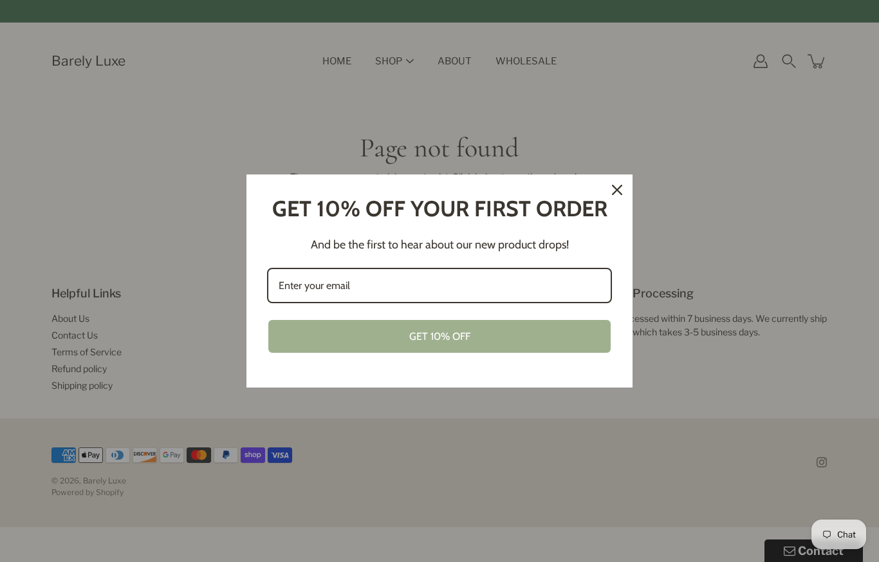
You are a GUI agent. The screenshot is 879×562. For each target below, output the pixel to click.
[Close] (617, 189)
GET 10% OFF (439, 336)
